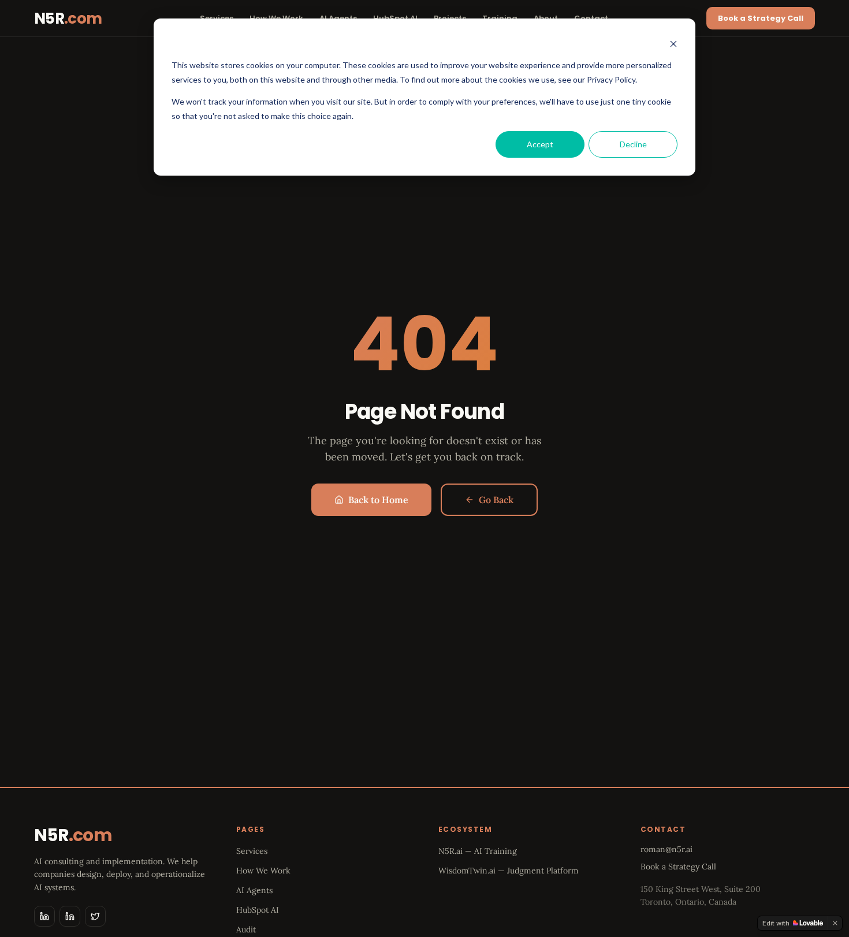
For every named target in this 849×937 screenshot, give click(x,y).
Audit (246, 929)
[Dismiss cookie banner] (673, 43)
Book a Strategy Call (760, 18)
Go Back (496, 499)
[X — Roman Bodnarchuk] (95, 916)
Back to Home (378, 499)
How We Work (263, 870)
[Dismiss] (835, 923)
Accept (540, 144)
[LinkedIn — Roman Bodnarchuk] (69, 916)
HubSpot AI (257, 910)
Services (251, 851)
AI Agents (254, 890)
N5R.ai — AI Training (477, 851)
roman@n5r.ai (666, 849)
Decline (633, 144)
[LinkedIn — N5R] (44, 916)
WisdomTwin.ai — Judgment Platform (508, 870)
